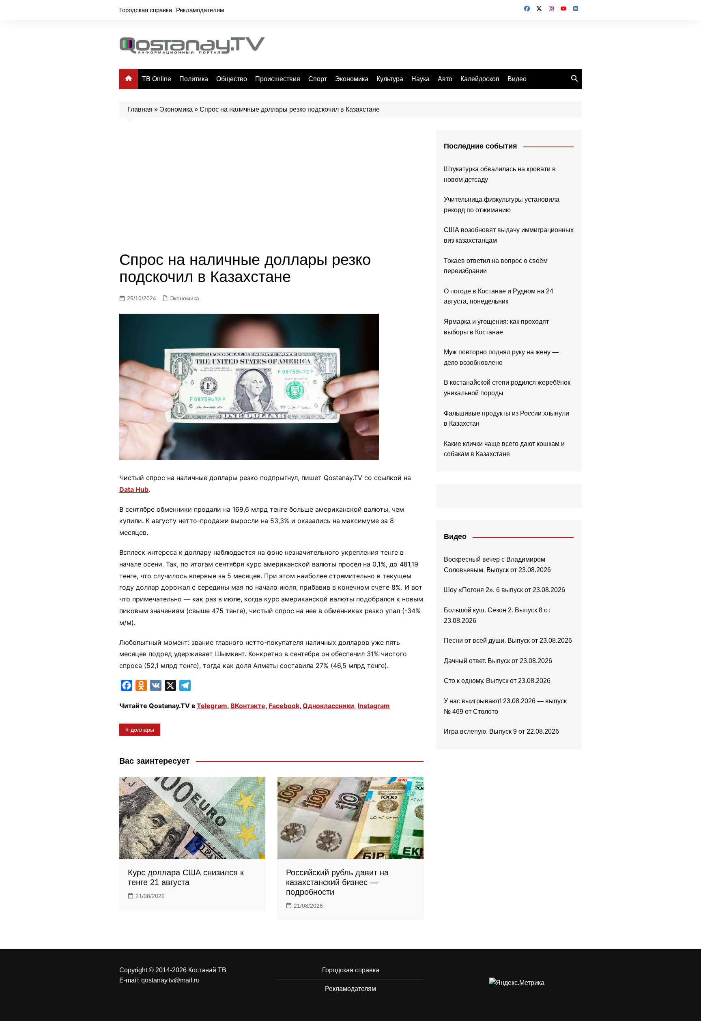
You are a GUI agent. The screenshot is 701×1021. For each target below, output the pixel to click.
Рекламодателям (200, 9)
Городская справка (145, 9)
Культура (389, 78)
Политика (193, 78)
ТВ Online (156, 78)
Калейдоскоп (479, 78)
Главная (140, 109)
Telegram (212, 706)
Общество (231, 78)
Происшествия (277, 78)
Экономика (351, 78)
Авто (445, 78)
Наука (420, 78)
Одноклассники (328, 706)
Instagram (374, 706)
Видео (517, 78)
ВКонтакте (247, 706)
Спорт (317, 78)
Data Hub (133, 489)
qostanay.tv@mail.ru (170, 980)
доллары (142, 729)
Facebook (284, 706)
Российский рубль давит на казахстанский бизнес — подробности (337, 882)
